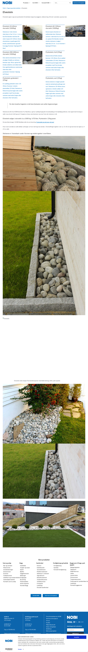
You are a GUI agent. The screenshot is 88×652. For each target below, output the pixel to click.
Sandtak (56, 567)
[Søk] (70, 2)
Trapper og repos (25, 567)
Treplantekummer (42, 579)
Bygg (21, 563)
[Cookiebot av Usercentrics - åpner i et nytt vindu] (9, 649)
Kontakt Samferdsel (42, 587)
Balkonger (23, 575)
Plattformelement (42, 571)
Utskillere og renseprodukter (11, 577)
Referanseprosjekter (51, 631)
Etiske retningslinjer (51, 627)
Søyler (22, 569)
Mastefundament (42, 577)
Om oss (48, 620)
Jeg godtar (76, 637)
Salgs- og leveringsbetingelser (53, 633)
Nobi (4, 8)
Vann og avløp (7, 563)
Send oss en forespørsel (78, 2)
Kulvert (39, 565)
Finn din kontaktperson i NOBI (53, 616)
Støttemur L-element (43, 573)
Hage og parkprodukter (14, 8)
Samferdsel (39, 563)
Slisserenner (6, 567)
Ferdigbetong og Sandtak (60, 563)
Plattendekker (24, 581)
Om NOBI (35, 3)
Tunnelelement (41, 569)
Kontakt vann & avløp (9, 581)
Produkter (26, 3)
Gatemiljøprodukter (9, 579)
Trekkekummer (7, 575)
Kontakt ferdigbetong (60, 569)
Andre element (24, 583)
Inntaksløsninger (8, 569)
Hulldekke (23, 565)
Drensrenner (7, 571)
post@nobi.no (7, 624)
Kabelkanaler (41, 567)
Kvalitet (48, 622)
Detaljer (20, 649)
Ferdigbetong (57, 565)
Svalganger (23, 577)
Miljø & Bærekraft (50, 624)
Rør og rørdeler (7, 565)
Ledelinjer (40, 585)
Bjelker (22, 571)
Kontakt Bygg (24, 585)
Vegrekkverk (40, 575)
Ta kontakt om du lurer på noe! (45, 122)
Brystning (23, 579)
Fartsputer (40, 583)
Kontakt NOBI (46, 3)
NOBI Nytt (49, 629)
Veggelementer (24, 573)
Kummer (5, 573)
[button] (29, 2)
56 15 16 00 (7, 625)
